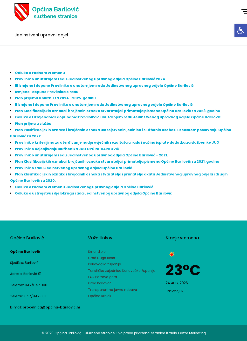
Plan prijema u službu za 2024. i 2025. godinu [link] (55, 98)
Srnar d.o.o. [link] (97, 251)
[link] (240, 30)
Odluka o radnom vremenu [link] (40, 72)
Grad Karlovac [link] (100, 283)
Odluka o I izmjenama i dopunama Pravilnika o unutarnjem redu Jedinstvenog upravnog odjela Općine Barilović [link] (118, 117)
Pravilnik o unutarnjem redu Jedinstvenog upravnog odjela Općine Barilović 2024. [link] (90, 79)
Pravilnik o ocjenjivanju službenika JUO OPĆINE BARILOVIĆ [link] (67, 149)
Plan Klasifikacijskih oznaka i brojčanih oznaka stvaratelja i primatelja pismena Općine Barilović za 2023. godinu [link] (117, 110)
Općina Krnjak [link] (99, 296)
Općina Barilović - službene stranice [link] (85, 333)
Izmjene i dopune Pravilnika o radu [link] (46, 91)
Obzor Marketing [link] (192, 333)
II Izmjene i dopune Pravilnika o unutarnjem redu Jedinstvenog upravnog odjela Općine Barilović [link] (103, 104)
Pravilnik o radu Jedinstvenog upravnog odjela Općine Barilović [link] (73, 168)
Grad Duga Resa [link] (101, 257)
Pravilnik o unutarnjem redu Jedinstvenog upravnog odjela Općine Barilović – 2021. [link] (91, 155)
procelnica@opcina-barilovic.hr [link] (51, 307)
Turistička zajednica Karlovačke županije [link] (121, 270)
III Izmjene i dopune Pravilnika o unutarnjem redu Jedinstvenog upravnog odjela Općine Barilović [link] (104, 85)
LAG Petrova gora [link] (102, 276)
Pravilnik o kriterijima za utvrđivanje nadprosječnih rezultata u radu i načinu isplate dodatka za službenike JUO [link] (117, 142)
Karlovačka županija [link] (104, 264)
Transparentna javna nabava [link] (112, 289)
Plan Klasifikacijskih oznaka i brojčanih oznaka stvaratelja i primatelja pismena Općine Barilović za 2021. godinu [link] (117, 161)
